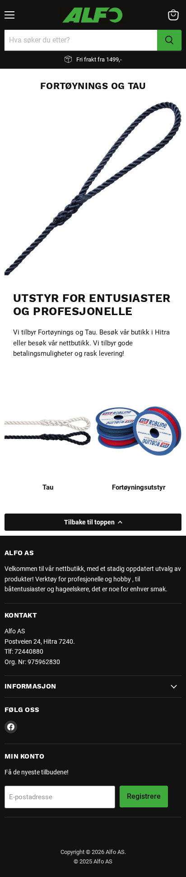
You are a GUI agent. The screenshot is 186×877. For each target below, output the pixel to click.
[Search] (169, 40)
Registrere (144, 796)
